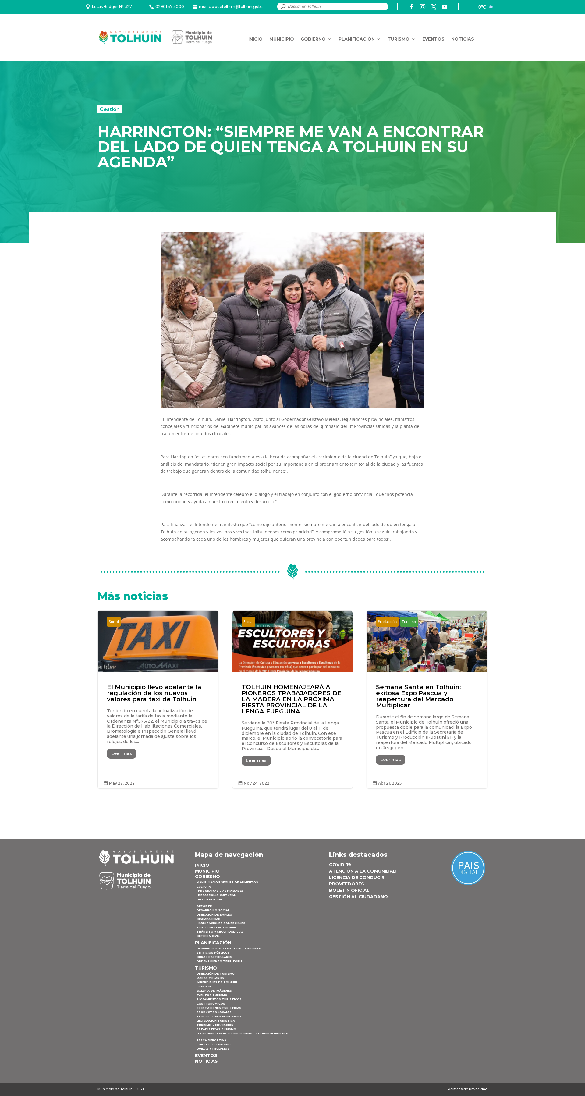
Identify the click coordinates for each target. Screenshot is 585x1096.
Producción (387, 621)
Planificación (357, 39)
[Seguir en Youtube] (444, 6)
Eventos (433, 39)
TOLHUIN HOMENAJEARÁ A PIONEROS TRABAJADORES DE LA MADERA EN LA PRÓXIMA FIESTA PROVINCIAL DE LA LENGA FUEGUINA (292, 699)
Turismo (399, 39)
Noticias (462, 39)
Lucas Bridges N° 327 (112, 6)
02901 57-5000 (169, 6)
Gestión (110, 109)
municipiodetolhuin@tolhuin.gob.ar (232, 6)
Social (114, 621)
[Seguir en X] (433, 6)
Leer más (121, 753)
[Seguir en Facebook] (411, 6)
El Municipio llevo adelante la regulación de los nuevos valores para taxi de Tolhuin (158, 699)
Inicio (255, 39)
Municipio (281, 39)
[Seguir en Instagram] (422, 6)
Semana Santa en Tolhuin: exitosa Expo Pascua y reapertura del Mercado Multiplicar (427, 699)
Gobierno (313, 39)
